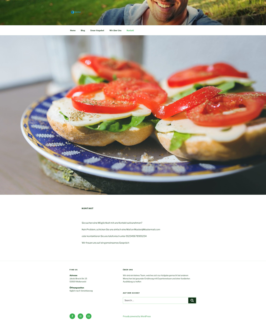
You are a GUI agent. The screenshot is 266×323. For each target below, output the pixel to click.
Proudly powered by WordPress (137, 316)
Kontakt (130, 30)
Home (73, 30)
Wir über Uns (115, 30)
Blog (83, 30)
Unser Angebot (97, 30)
